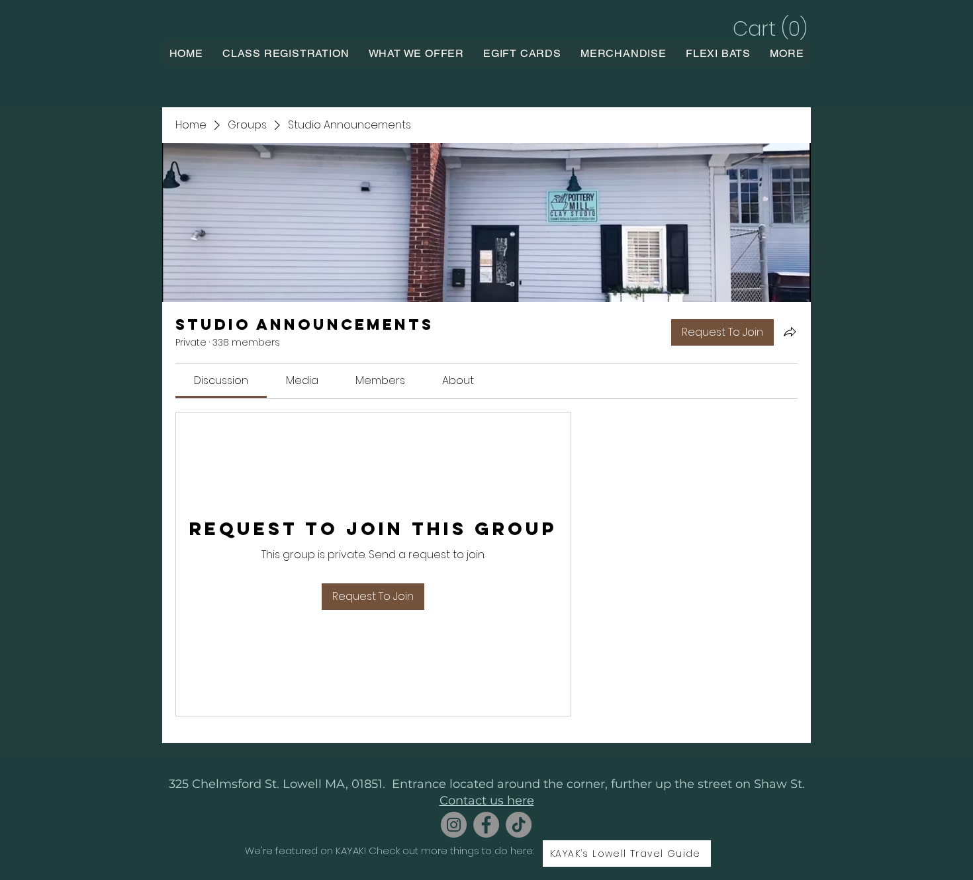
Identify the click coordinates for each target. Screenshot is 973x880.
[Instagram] (454, 825)
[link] (221, 380)
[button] (768, 28)
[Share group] (790, 332)
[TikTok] (519, 825)
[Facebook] (486, 825)
